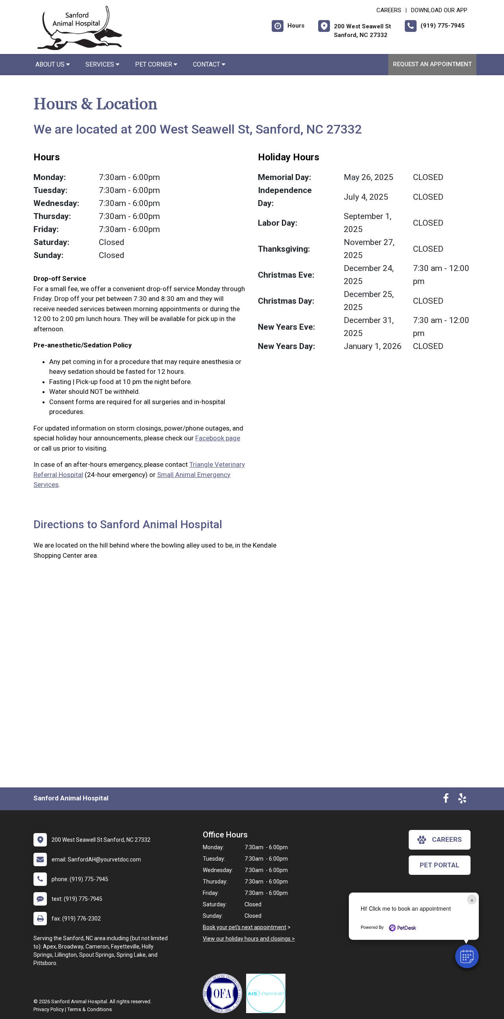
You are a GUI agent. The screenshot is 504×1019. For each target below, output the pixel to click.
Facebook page (217, 438)
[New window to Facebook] (446, 800)
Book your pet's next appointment (244, 927)
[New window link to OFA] (224, 993)
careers (447, 839)
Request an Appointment (432, 64)
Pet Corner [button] (154, 64)
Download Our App (439, 10)
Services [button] (100, 64)
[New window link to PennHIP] (267, 993)
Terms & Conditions (89, 1009)
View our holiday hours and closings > (249, 938)
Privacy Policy (48, 1009)
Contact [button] (207, 64)
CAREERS (388, 10)
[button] (467, 956)
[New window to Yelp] (462, 800)
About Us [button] (50, 64)
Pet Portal (440, 865)
